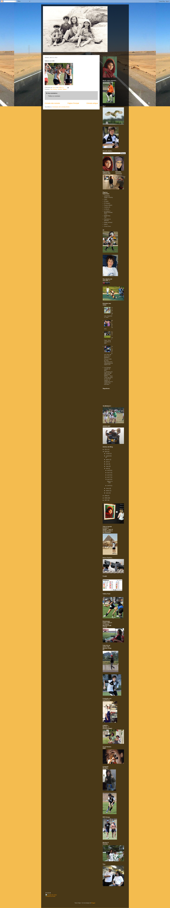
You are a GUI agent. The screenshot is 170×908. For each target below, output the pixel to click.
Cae (51, 89)
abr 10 (109, 479)
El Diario (106, 201)
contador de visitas (50, 896)
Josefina (60, 89)
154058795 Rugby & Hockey (108, 196)
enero (107, 493)
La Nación (106, 209)
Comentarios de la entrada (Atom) (60, 107)
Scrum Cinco (107, 226)
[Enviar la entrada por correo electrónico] (67, 87)
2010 (106, 451)
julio (107, 461)
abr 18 (109, 475)
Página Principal (73, 103)
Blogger (93, 903)
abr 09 (109, 485)
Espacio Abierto (108, 205)
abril (107, 468)
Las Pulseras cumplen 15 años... (107, 369)
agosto (108, 459)
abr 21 (109, 472)
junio (107, 464)
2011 (106, 449)
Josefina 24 (107, 207)
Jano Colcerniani (63, 11)
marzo (108, 488)
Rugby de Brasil (108, 222)
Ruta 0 (105, 224)
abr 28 (109, 470)
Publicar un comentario (54, 96)
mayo (107, 466)
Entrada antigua (92, 103)
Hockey (55, 89)
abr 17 (109, 477)
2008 (106, 498)
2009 (106, 495)
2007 (106, 500)
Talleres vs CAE (110, 482)
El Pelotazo (107, 203)
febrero (108, 490)
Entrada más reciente (52, 103)
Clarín (105, 199)
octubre (108, 453)
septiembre (109, 456)
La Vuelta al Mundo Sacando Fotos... (108, 212)
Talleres (65, 89)
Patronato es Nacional (107, 219)
